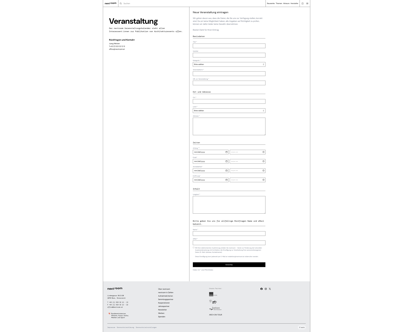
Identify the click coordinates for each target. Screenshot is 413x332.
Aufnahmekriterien (165, 296)
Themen (279, 3)
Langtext (196, 194)
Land (195, 107)
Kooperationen (164, 303)
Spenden (161, 316)
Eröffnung (196, 176)
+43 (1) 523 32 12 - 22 (118, 305)
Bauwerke (271, 3)
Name (195, 230)
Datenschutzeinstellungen (146, 327)
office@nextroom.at (117, 49)
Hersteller (294, 3)
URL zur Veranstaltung (201, 79)
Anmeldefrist (197, 167)
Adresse (196, 116)
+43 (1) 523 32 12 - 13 (118, 302)
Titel (195, 42)
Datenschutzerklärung (125, 327)
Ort (194, 97)
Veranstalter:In (198, 70)
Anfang (196, 148)
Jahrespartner (163, 306)
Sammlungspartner (165, 299)
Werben (161, 313)
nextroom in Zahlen (165, 292)
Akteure (286, 3)
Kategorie (197, 60)
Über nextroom (164, 289)
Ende (195, 157)
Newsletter (162, 310)
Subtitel (195, 51)
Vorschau (229, 265)
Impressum (111, 327)
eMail (195, 239)
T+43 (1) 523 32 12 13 (117, 46)
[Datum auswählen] (226, 152)
